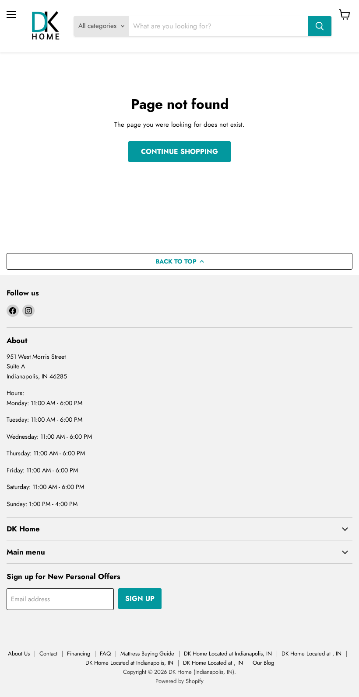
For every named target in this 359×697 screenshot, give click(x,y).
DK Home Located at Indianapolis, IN (228, 653)
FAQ (105, 653)
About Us (19, 653)
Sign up (140, 598)
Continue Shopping (179, 151)
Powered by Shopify (179, 681)
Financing (78, 653)
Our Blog (263, 663)
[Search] (319, 26)
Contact (48, 653)
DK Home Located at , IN (311, 653)
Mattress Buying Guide (147, 653)
